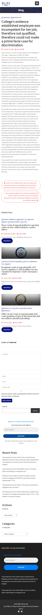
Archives (5, 509)
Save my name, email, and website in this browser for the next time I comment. (20, 395)
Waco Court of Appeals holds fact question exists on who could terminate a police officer (20, 227)
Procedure (16, 308)
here (30, 160)
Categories (6, 527)
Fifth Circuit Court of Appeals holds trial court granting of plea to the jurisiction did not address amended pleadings (20, 316)
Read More (7, 241)
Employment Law (16, 17)
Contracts (26, 261)
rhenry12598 (20, 49)
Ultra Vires (24, 222)
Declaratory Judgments (8, 219)
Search (4, 406)
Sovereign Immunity (14, 222)
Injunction (31, 219)
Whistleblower (5, 311)
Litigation (4, 222)
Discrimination (5, 17)
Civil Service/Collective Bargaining (11, 261)
